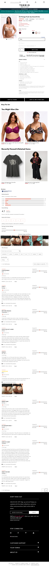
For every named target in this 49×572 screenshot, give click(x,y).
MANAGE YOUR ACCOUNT (14, 520)
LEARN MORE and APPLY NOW (15, 518)
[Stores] (27, 2)
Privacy (11, 563)
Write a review (31, 18)
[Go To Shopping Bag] (44, 2)
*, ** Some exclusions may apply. (24, 564)
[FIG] (20, 33)
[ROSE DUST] (36, 33)
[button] (6, 39)
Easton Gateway (30, 45)
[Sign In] (35, 2)
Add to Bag (35, 49)
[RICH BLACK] (33, 33)
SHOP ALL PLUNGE (12, 99)
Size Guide (43, 37)
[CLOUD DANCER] (39, 33)
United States (14, 536)
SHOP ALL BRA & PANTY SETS (37, 99)
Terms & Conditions (21, 563)
